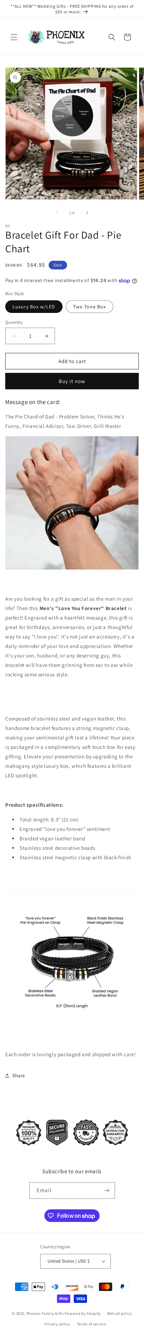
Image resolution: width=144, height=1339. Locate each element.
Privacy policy (57, 1323)
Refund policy (119, 1313)
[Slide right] (87, 212)
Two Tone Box (89, 306)
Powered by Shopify (83, 1313)
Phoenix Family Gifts (45, 1313)
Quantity (14, 322)
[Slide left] (56, 212)
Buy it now (72, 381)
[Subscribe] (107, 1190)
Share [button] (18, 1075)
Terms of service (91, 1323)
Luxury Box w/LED (34, 306)
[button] (14, 37)
